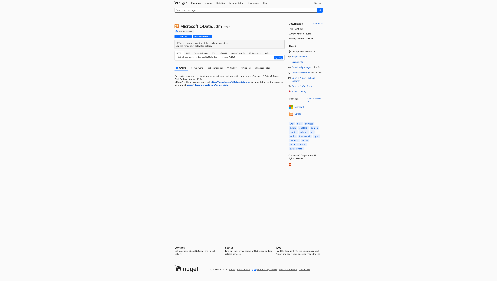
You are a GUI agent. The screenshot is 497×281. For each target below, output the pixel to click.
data (299, 123)
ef (312, 132)
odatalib (303, 127)
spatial (293, 132)
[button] (278, 57)
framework (304, 136)
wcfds (305, 140)
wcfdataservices (298, 144)
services (309, 123)
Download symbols (301, 72)
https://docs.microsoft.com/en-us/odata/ (207, 85)
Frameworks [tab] (197, 68)
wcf (292, 123)
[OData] (291, 114)
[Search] (320, 10)
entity (293, 136)
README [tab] (182, 68)
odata (293, 127)
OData (297, 113)
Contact (180, 247)
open (316, 136)
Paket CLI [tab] (223, 53)
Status (229, 247)
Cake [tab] (267, 53)
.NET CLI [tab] (179, 53)
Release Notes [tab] (263, 68)
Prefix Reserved (185, 31)
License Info (297, 61)
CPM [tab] (214, 53)
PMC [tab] (188, 53)
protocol (294, 140)
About (232, 269)
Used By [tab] (232, 68)
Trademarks (304, 269)
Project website (299, 56)
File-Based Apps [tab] (255, 53)
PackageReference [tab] (201, 53)
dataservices (296, 148)
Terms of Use (243, 269)
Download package (301, 67)
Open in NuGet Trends (303, 86)
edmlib (314, 127)
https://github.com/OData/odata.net (230, 82)
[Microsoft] (291, 107)
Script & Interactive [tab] (238, 53)
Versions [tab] (247, 68)
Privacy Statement (288, 269)
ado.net (304, 132)
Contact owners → (314, 100)
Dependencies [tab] (216, 68)
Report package (299, 91)
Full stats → (317, 23)
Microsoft (299, 107)
